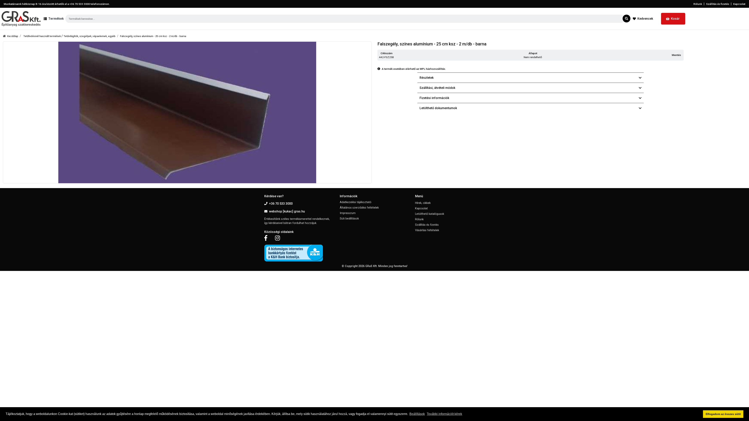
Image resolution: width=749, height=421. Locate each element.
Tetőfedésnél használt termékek (42, 36)
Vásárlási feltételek (427, 230)
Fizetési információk (434, 98)
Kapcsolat (739, 3)
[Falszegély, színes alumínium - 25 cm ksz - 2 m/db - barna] (187, 113)
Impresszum (348, 213)
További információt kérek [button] (444, 414)
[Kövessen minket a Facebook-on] (265, 238)
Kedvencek (645, 18)
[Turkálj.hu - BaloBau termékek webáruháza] (21, 18)
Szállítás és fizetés (717, 3)
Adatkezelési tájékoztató (355, 202)
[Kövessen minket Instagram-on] (277, 238)
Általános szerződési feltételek (359, 207)
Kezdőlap (12, 36)
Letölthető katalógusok (429, 214)
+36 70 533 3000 (281, 203)
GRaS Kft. (371, 266)
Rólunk (697, 3)
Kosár (675, 18)
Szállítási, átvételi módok (437, 88)
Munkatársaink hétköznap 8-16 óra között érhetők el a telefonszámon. (57, 3)
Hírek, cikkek (423, 203)
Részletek (427, 78)
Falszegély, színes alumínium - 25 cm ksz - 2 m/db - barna (153, 36)
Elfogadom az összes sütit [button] (723, 414)
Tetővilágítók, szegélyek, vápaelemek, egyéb (89, 36)
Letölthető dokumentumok (438, 108)
